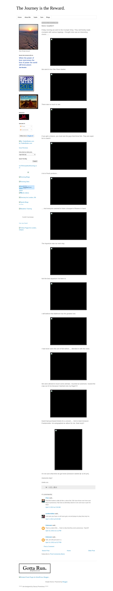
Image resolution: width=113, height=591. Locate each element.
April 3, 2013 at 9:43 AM (53, 519)
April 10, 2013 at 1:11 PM (53, 530)
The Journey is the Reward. (40, 8)
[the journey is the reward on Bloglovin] (26, 136)
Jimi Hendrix (22, 67)
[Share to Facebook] (54, 487)
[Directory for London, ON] (27, 197)
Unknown (49, 525)
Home (20, 17)
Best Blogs (21, 204)
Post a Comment (49, 546)
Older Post (91, 550)
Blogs (48, 17)
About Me (28, 17)
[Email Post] (46, 487)
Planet (27, 187)
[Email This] (49, 487)
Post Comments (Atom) (57, 554)
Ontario (24, 188)
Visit (23, 223)
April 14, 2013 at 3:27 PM (53, 542)
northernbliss (50, 513)
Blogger (65, 582)
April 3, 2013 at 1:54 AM (53, 507)
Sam (41, 17)
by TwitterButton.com (25, 143)
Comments (24, 130)
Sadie (35, 17)
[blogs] (23, 202)
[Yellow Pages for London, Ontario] (28, 230)
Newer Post (45, 550)
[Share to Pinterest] (56, 487)
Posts (23, 126)
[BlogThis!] (51, 487)
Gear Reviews (23, 148)
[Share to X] (53, 487)
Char (47, 498)
